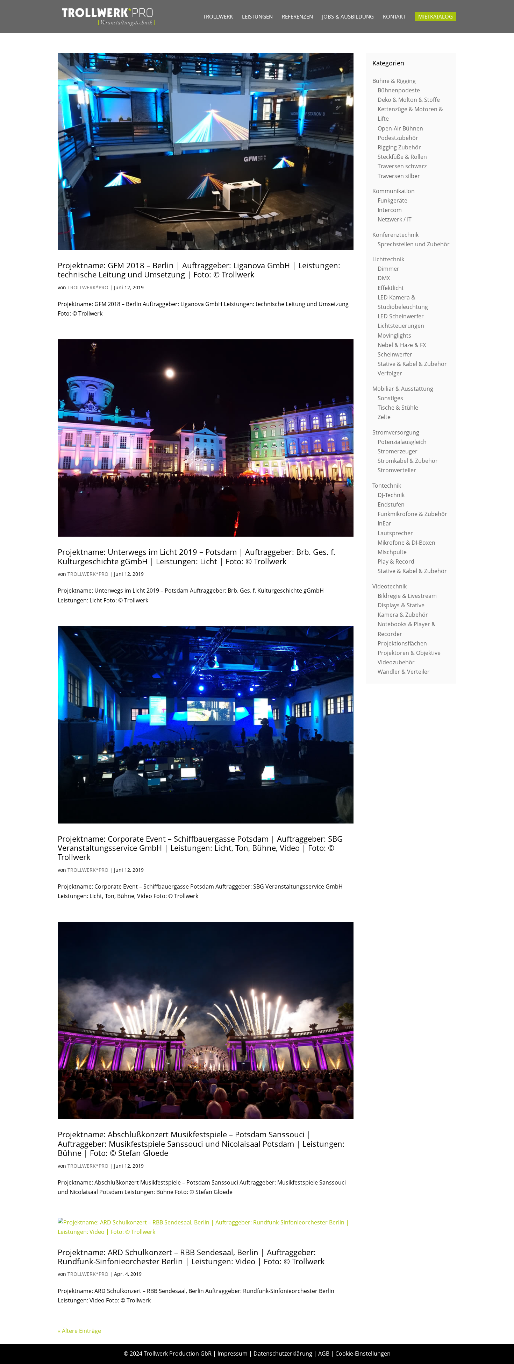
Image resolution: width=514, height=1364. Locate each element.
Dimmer (388, 269)
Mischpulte (392, 552)
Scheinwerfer (395, 354)
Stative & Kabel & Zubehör (412, 364)
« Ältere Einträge (79, 1331)
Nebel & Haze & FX (402, 345)
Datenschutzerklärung (283, 1353)
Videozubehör (396, 662)
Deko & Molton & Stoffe (409, 100)
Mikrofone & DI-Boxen (406, 542)
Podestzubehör (398, 138)
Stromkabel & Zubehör (408, 461)
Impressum (232, 1353)
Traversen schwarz (402, 166)
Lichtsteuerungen (401, 326)
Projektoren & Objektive (409, 653)
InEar (384, 523)
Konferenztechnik (395, 235)
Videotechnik (389, 586)
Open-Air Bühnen (400, 128)
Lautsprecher (395, 533)
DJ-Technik (391, 495)
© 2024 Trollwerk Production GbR (168, 1353)
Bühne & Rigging (394, 81)
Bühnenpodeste (399, 90)
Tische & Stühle (398, 407)
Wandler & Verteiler (404, 672)
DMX (384, 278)
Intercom (390, 210)
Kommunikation (393, 191)
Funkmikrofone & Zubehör (412, 514)
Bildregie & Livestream (407, 596)
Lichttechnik (388, 259)
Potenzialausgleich (402, 442)
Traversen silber (399, 176)
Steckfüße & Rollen (402, 157)
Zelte (384, 417)
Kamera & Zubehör (403, 615)
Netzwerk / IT (395, 219)
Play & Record (396, 561)
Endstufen (391, 504)
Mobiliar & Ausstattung (402, 389)
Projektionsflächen (402, 643)
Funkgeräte (392, 200)
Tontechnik (386, 485)
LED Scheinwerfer (401, 316)
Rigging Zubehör (399, 147)
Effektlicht (391, 288)
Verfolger (390, 373)
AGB (323, 1353)
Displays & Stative (401, 605)
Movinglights (394, 335)
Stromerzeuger (397, 451)
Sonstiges (390, 398)
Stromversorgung (395, 432)
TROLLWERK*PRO (87, 287)
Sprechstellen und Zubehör (414, 244)
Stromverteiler (397, 470)
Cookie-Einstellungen (363, 1353)
